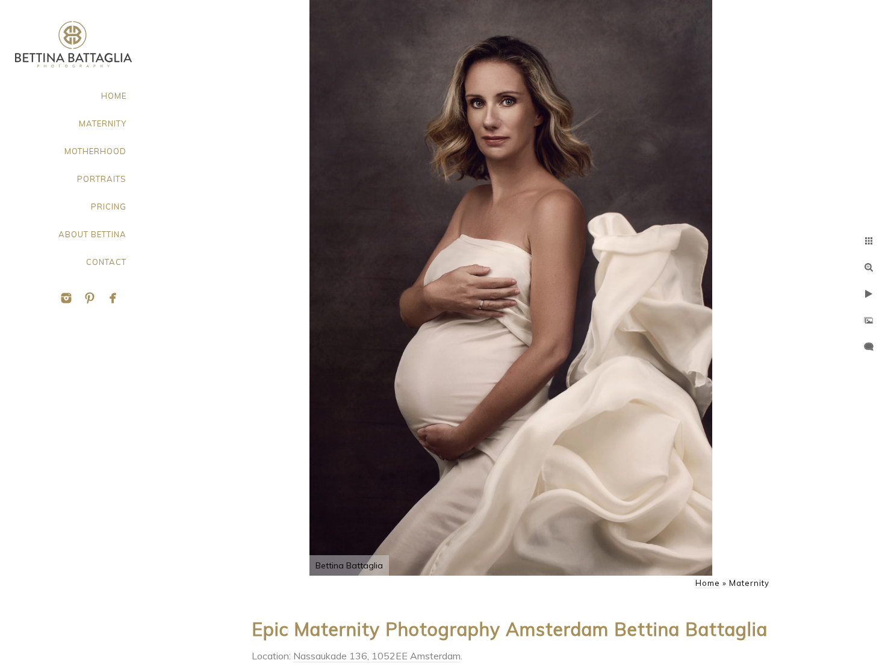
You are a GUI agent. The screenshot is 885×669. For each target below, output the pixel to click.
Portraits (101, 179)
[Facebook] (113, 298)
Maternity (102, 123)
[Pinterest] (89, 298)
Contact (106, 262)
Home (113, 96)
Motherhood (95, 151)
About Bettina (92, 234)
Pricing (108, 206)
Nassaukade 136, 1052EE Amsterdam (377, 656)
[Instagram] (66, 298)
